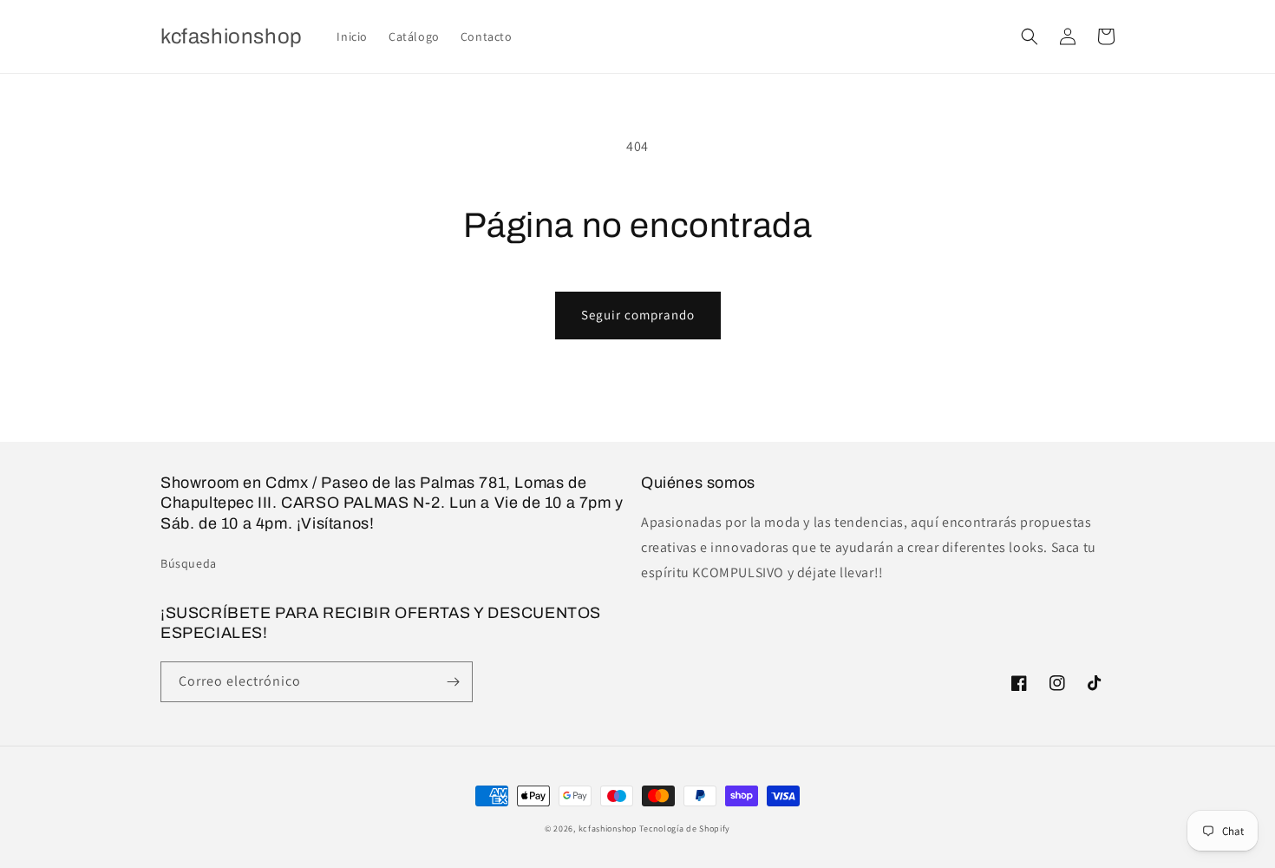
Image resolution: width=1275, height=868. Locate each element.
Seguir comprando (638, 314)
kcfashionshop (608, 828)
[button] (1029, 36)
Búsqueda (188, 563)
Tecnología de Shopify (684, 828)
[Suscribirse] (453, 681)
